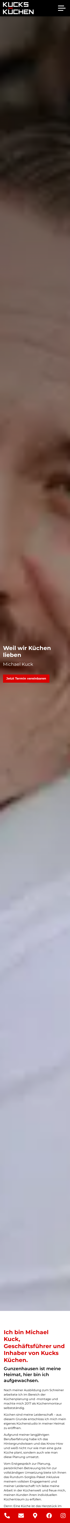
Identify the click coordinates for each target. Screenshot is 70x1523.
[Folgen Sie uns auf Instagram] (63, 1515)
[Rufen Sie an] (7, 1515)
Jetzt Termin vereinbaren (26, 678)
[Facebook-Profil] (49, 1515)
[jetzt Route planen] (35, 1515)
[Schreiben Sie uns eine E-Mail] (21, 1515)
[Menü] (62, 8)
